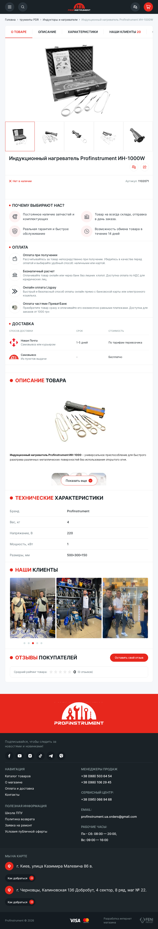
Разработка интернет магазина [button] (118, 920)
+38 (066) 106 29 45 (96, 782)
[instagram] (30, 756)
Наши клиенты (125, 32)
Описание (47, 32)
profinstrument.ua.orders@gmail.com (109, 816)
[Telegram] (51, 756)
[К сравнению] (134, 167)
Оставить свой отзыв (129, 657)
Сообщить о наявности (124, 191)
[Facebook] (9, 756)
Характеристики (83, 32)
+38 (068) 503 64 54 (96, 776)
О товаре (19, 32)
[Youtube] (19, 756)
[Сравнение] (135, 7)
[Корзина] (148, 7)
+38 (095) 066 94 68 (96, 799)
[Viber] (61, 756)
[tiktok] (40, 756)
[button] (9, 7)
